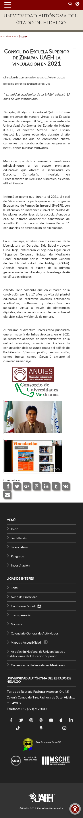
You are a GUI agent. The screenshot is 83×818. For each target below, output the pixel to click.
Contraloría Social (24, 606)
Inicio (14, 529)
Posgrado (17, 556)
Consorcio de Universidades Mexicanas (38, 665)
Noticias (11, 36)
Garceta (16, 624)
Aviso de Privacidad (24, 597)
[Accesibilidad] (75, 809)
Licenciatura (19, 547)
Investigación (20, 565)
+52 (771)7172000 (33, 709)
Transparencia (21, 615)
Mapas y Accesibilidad (26, 642)
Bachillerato (19, 538)
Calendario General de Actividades (35, 633)
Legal (14, 588)
